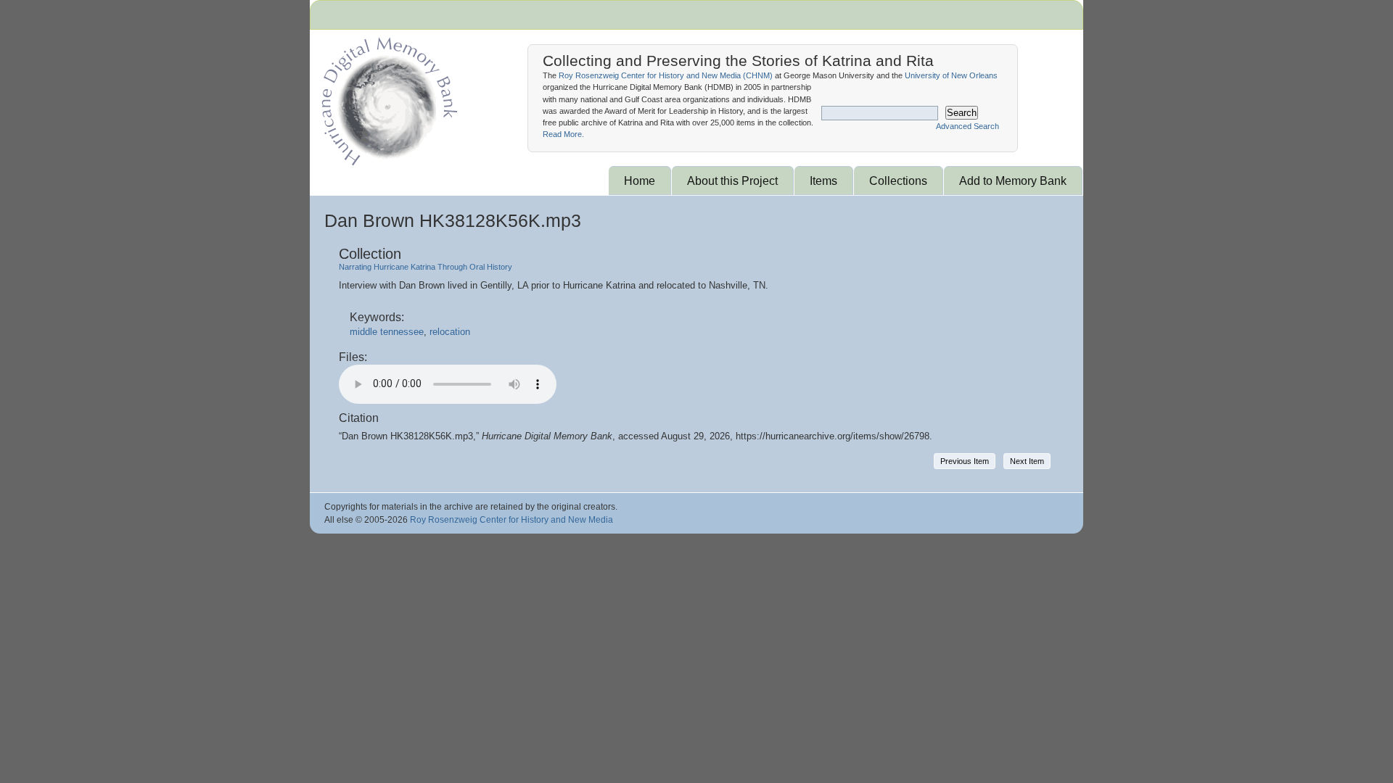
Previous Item (964, 461)
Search (962, 112)
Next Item (1027, 461)
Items (823, 180)
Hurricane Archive (387, 98)
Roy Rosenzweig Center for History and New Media (511, 520)
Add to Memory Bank (1013, 180)
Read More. (563, 134)
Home (639, 180)
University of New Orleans (951, 75)
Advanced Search (967, 126)
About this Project (732, 180)
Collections (898, 180)
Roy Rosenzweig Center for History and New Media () (666, 75)
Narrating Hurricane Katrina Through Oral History (425, 266)
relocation (450, 331)
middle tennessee (387, 331)
